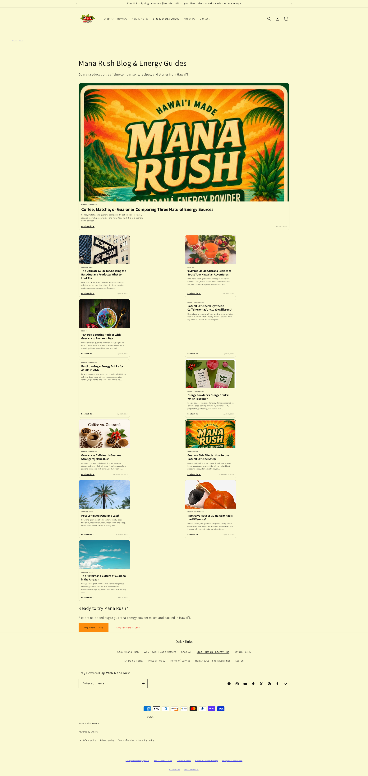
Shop (107, 18)
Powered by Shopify (88, 731)
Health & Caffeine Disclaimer (212, 660)
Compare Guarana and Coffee (128, 627)
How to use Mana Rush (163, 761)
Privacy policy (107, 740)
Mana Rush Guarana (89, 723)
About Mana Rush (128, 652)
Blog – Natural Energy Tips (213, 652)
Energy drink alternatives (232, 761)
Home (14, 41)
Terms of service (126, 740)
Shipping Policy (133, 660)
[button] (108, 19)
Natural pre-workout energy (206, 761)
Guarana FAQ (174, 769)
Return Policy (242, 652)
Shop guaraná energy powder (137, 761)
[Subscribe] (143, 683)
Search (239, 660)
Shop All (186, 652)
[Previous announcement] (76, 3)
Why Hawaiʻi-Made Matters (160, 652)
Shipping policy (146, 740)
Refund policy (89, 740)
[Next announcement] (291, 3)
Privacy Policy (156, 660)
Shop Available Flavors (93, 627)
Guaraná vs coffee (184, 761)
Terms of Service (180, 660)
